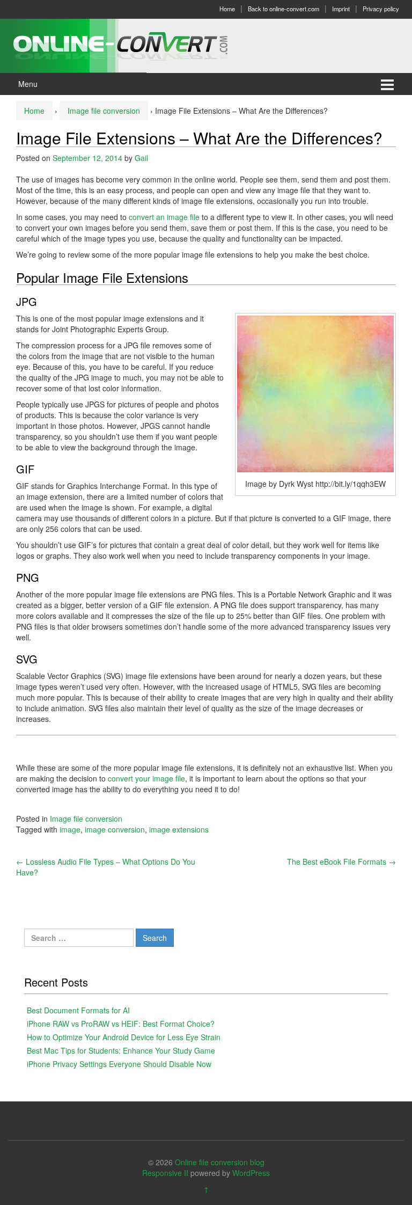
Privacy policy (381, 8)
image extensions (179, 829)
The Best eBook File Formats (341, 861)
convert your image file (145, 778)
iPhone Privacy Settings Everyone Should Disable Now (119, 1063)
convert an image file (164, 216)
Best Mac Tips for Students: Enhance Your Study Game (121, 1050)
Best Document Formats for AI (78, 1010)
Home (227, 8)
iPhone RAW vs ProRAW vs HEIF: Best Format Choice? (121, 1023)
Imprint (341, 8)
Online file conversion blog (219, 1162)
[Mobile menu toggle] (387, 84)
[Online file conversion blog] (136, 44)
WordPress (251, 1172)
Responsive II (165, 1172)
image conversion (115, 829)
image (70, 829)
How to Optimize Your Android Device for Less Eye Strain (123, 1037)
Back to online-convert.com (283, 8)
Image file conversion (104, 110)
